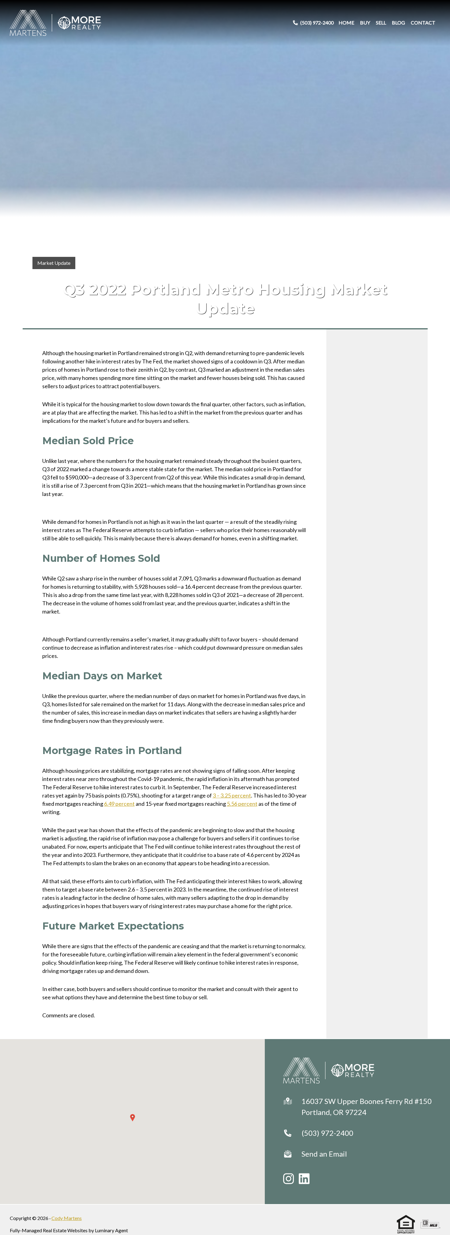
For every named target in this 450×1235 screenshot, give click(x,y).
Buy (365, 22)
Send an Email (324, 1153)
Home (346, 22)
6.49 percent (119, 803)
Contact (423, 22)
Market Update (53, 263)
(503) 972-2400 (327, 1132)
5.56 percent (242, 803)
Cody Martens (66, 1218)
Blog (398, 22)
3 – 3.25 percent (232, 795)
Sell (381, 22)
